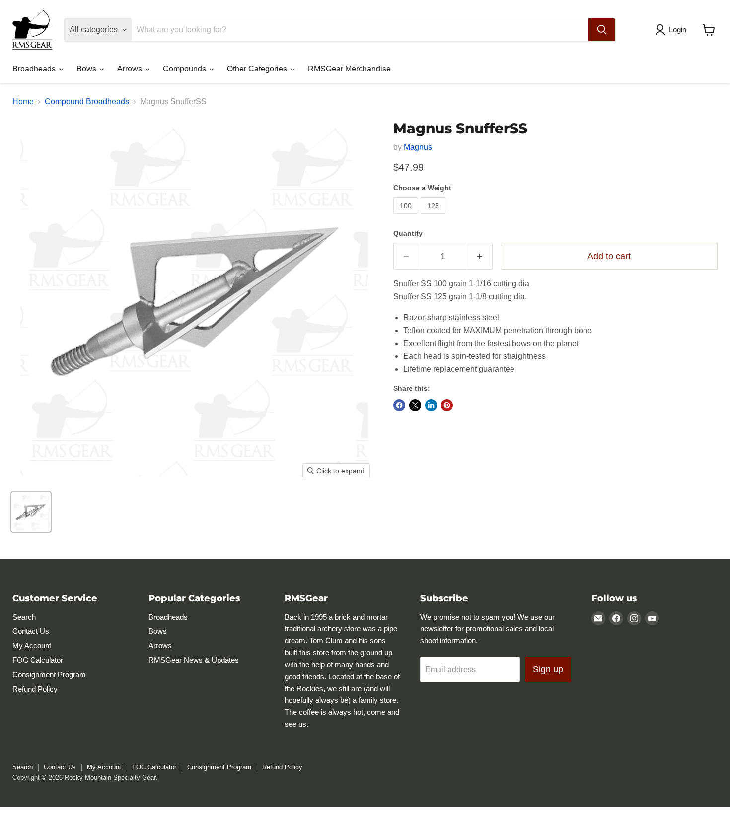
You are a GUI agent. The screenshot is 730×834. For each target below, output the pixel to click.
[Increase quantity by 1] (480, 256)
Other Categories (258, 69)
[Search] (601, 29)
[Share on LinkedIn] (431, 405)
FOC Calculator (37, 660)
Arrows (130, 69)
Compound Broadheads (87, 101)
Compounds (185, 69)
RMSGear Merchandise (349, 69)
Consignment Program (49, 674)
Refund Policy (35, 689)
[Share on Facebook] (399, 405)
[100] (407, 216)
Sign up (548, 669)
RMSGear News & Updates (193, 660)
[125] (434, 216)
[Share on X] (415, 405)
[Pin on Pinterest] (447, 405)
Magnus (418, 147)
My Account (31, 645)
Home (23, 101)
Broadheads (35, 69)
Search (24, 617)
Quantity (408, 233)
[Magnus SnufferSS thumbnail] (31, 512)
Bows (87, 69)
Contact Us (30, 631)
